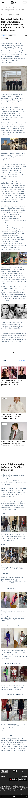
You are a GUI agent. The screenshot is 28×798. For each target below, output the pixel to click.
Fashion (11, 7)
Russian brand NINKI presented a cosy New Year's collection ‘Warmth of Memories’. (12, 416)
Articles (7, 7)
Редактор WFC (12, 15)
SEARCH (25, 771)
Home (2, 7)
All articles (21, 360)
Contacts (22, 774)
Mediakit (3, 776)
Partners (24, 776)
